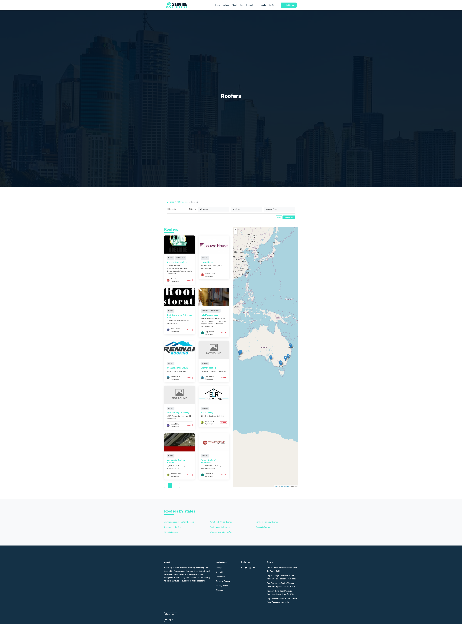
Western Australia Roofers (221, 532)
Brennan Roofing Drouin (177, 368)
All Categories (183, 202)
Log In (263, 5)
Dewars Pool (212, 324)
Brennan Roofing (208, 368)
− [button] (235, 233)
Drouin (174, 371)
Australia (171, 614)
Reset (279, 217)
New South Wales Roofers (221, 522)
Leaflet (276, 486)
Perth (218, 466)
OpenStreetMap (285, 486)
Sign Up (271, 5)
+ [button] (235, 230)
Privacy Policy (222, 586)
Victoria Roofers (171, 532)
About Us (220, 572)
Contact (249, 5)
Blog (241, 5)
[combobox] (213, 209)
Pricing (218, 568)
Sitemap (219, 590)
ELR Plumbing (207, 413)
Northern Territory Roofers (267, 522)
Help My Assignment (210, 315)
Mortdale (181, 321)
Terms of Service (223, 581)
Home (217, 5)
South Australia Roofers (220, 527)
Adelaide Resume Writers (178, 262)
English (170, 620)
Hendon (214, 266)
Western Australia (207, 468)
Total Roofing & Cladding (178, 413)
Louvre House (207, 262)
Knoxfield (187, 416)
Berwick (211, 416)
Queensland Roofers (172, 527)
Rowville (213, 371)
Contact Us (220, 577)
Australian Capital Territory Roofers (179, 522)
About (234, 5)
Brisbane (181, 466)
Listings (226, 5)
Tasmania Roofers (263, 527)
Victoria (180, 371)
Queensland (171, 468)
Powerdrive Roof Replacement (208, 461)
